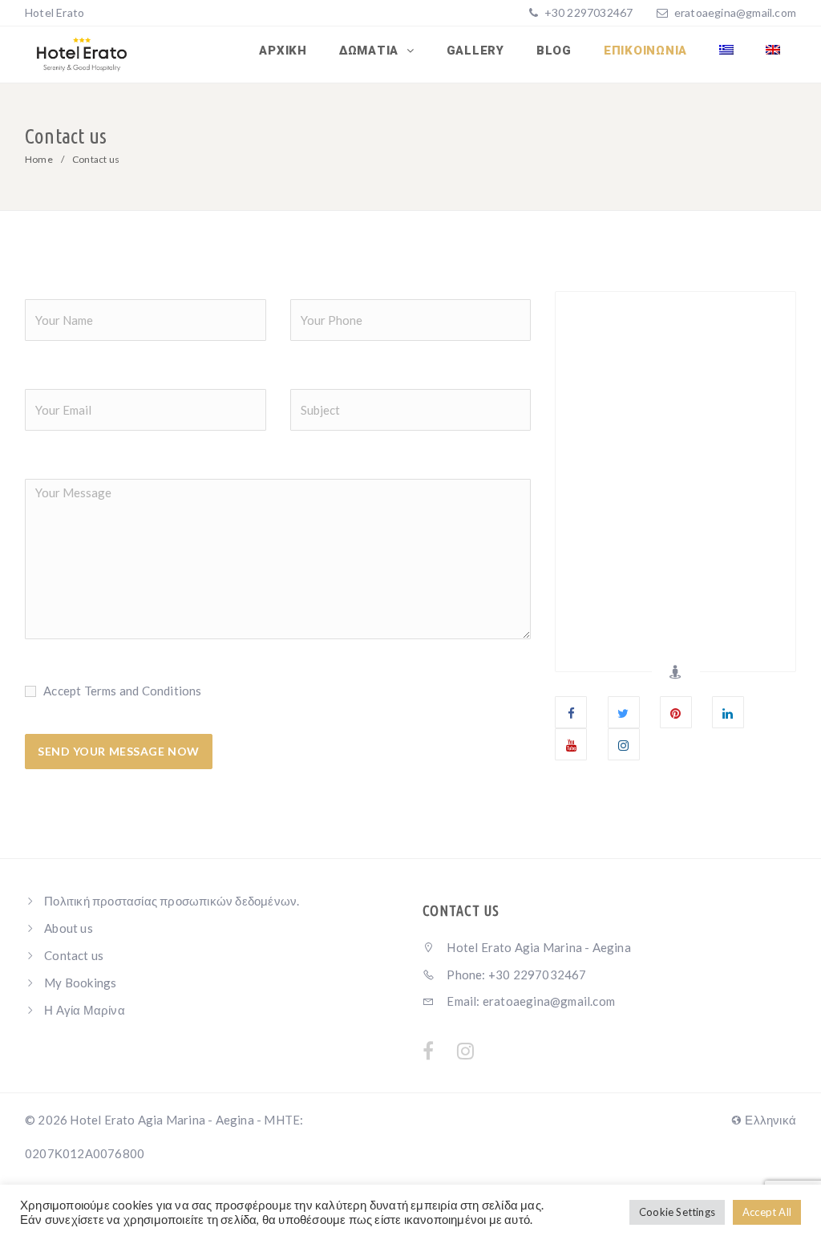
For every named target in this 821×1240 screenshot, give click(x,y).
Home (39, 159)
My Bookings (80, 982)
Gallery (475, 50)
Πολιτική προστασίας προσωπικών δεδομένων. (171, 901)
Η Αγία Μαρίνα (84, 1010)
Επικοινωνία (645, 50)
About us (68, 928)
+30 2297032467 (587, 12)
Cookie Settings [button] (677, 1212)
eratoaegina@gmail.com (735, 12)
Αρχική (283, 50)
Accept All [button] (766, 1212)
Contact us (73, 955)
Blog (554, 50)
